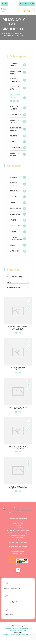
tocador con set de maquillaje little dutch (18, 487)
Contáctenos (18, 525)
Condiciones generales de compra (18, 533)
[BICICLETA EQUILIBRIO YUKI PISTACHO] (18, 430)
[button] (28, 277)
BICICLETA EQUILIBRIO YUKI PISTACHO (18, 447)
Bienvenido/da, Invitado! (27, 3)
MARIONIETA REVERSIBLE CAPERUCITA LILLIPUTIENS (18, 328)
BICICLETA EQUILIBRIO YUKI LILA (18, 408)
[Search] (18, 10)
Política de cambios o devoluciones (18, 530)
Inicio (3, 33)
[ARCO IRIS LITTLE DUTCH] (18, 351)
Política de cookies (18, 537)
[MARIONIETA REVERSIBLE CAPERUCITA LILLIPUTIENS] (18, 310)
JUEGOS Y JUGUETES (15, 33)
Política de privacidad (18, 535)
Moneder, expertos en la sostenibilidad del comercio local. (18, 636)
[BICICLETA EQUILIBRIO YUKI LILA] (18, 391)
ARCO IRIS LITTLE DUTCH (18, 368)
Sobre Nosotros (18, 523)
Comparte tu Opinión (18, 528)
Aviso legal (18, 540)
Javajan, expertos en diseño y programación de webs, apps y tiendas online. (18, 629)
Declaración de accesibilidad (18, 542)
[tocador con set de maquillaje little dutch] (18, 470)
